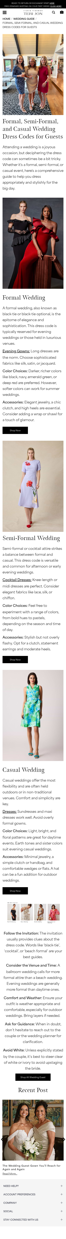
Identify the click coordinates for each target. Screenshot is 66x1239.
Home (6, 19)
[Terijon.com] (33, 12)
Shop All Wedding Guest (33, 1077)
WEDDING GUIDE (24, 19)
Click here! (56, 6)
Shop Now (15, 430)
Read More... (10, 1173)
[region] (3, 1139)
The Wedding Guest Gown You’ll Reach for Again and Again (32, 1167)
